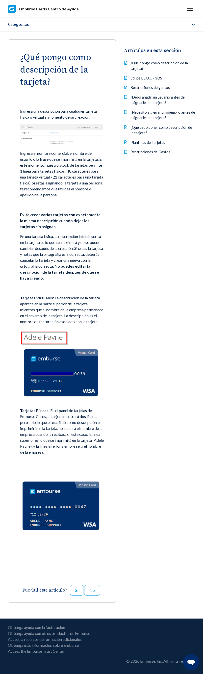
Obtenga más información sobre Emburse (43, 645)
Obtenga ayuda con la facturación (36, 627)
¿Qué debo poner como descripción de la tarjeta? (161, 130)
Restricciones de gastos (150, 87)
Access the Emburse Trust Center (36, 651)
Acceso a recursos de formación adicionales (45, 639)
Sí (76, 590)
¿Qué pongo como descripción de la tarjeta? (159, 66)
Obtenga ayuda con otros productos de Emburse (49, 633)
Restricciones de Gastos (150, 152)
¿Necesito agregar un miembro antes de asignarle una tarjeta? (162, 115)
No (92, 590)
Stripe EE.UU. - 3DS (146, 78)
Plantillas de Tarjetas (147, 142)
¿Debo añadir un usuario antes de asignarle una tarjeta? (157, 100)
